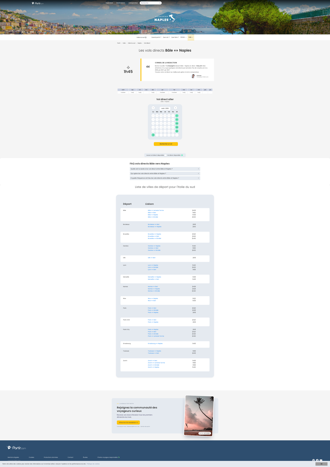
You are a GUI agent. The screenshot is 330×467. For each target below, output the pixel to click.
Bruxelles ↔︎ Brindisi (154, 238)
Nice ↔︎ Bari (152, 301)
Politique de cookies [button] (93, 464)
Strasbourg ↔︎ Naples (155, 343)
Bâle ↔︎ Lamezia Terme (156, 210)
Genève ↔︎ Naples (154, 246)
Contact (70, 457)
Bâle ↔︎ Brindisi (153, 217)
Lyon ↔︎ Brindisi (153, 267)
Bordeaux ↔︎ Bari (153, 224)
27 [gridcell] (153, 116)
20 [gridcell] (165, 127)
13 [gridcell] (165, 123)
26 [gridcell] (161, 131)
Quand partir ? (156, 37)
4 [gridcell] (157, 119)
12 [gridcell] (161, 123)
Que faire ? (175, 37)
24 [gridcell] (153, 131)
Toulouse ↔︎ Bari (153, 353)
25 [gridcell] (157, 131)
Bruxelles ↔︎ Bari (153, 236)
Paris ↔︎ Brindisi (153, 310)
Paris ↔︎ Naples (153, 312)
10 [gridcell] (153, 123)
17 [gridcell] (153, 127)
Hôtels (182, 37)
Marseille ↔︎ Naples (154, 277)
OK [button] (321, 464)
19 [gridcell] (161, 127)
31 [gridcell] (169, 116)
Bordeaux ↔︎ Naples (154, 227)
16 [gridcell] (176, 123)
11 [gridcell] (157, 123)
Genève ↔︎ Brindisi (154, 250)
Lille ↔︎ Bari (151, 258)
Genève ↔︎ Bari (153, 248)
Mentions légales (13, 457)
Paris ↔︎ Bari (152, 308)
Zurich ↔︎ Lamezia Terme (156, 363)
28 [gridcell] (157, 116)
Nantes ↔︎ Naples (154, 289)
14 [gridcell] (169, 123)
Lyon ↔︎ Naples (153, 265)
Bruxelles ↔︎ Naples (154, 234)
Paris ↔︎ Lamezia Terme (156, 336)
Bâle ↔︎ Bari (152, 213)
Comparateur (133, 3)
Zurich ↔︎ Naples (153, 367)
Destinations (120, 3)
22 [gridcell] (173, 127)
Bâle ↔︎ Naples (153, 215)
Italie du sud (141, 37)
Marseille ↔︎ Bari (153, 279)
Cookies (31, 457)
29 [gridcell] (161, 116)
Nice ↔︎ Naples (153, 298)
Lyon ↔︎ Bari (152, 270)
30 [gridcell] (165, 116)
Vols (190, 37)
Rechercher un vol (166, 144)
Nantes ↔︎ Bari (153, 287)
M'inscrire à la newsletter (127, 422)
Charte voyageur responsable (107, 457)
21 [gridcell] (169, 127)
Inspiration (109, 3)
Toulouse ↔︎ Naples (154, 351)
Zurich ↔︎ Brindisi (153, 365)
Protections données (51, 457)
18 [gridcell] (157, 127)
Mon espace (230, 3)
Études (85, 457)
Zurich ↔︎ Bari (152, 361)
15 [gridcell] (173, 123)
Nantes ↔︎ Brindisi (154, 291)
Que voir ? (166, 37)
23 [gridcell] (177, 127)
